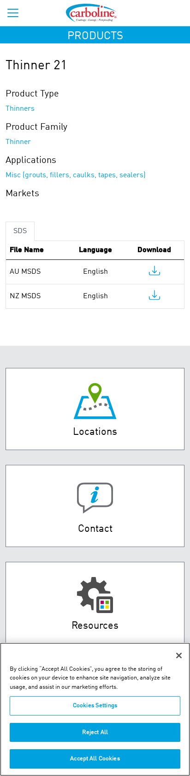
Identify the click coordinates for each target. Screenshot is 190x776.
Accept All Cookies (94, 759)
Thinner (18, 142)
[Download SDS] (154, 273)
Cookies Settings (95, 706)
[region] (95, 709)
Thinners (20, 109)
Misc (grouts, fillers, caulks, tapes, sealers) (76, 175)
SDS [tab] (20, 231)
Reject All (95, 732)
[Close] (179, 655)
